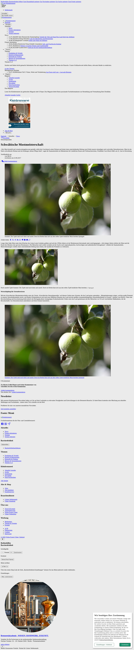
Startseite (7, 22)
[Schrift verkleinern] (2, 552)
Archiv (11, 79)
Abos (6, 488)
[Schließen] (2, 539)
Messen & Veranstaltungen (17, 58)
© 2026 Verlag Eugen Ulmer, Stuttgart (13, 537)
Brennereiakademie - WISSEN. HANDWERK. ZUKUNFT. (25, 636)
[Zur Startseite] (8, 3)
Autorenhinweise (10, 510)
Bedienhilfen (5, 444)
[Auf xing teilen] (15, 240)
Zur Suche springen (62, 1)
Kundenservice (9, 492)
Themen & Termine (11, 523)
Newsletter (12, 83)
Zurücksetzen (18, 552)
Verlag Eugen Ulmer (11, 512)
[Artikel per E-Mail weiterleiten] (27, 240)
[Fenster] (2, 646)
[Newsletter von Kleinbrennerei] (8, 424)
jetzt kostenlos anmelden (8, 409)
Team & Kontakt (14, 86)
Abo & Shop (9, 131)
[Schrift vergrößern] (11, 552)
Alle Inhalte (4, 481)
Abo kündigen (9, 490)
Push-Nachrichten (14, 85)
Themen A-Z (13, 60)
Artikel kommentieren (10, 161)
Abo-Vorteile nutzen (7, 15)
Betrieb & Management (16, 55)
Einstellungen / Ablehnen (104, 644)
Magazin (7, 74)
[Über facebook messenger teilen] (25, 240)
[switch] (7, 559)
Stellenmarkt (8, 10)
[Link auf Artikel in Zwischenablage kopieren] (29, 240)
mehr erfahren (5, 644)
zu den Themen (9, 68)
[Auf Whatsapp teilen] (20, 240)
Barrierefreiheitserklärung (13, 448)
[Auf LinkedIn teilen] (18, 240)
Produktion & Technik (15, 53)
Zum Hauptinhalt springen (31, 1)
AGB (6, 528)
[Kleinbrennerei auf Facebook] (2, 424)
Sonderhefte (12, 81)
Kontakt (7, 525)
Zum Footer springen (74, 1)
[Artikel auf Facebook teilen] (11, 240)
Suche (9, 132)
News (10, 28)
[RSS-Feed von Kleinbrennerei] (5, 424)
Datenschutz (8, 530)
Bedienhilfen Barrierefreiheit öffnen (12, 1)
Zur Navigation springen (47, 1)
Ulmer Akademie (10, 501)
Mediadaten (8, 521)
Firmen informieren (15, 30)
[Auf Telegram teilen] (22, 240)
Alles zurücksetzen (7, 576)
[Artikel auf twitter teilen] (13, 240)
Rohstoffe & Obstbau (15, 56)
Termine (11, 31)
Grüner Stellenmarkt (11, 499)
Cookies (7, 532)
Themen (7, 49)
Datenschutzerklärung (106, 640)
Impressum (8, 534)
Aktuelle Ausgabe (14, 78)
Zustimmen (125, 644)
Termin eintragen (14, 33)
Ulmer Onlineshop (10, 514)
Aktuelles (8, 24)
